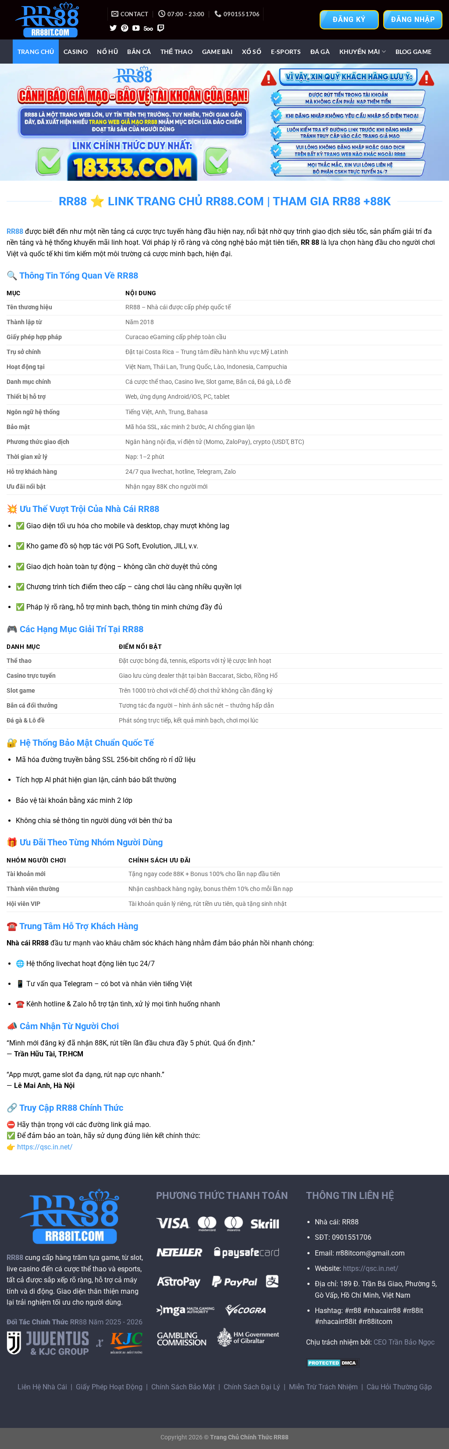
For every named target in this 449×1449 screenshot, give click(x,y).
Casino (76, 51)
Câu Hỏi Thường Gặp (399, 1387)
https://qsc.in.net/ (45, 1147)
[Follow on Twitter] (113, 28)
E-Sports (286, 51)
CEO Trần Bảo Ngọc (404, 1342)
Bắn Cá (139, 51)
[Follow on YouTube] (135, 28)
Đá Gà (320, 51)
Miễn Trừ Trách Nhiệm (323, 1387)
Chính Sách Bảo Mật (183, 1387)
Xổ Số (251, 51)
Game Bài (217, 51)
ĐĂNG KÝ (349, 20)
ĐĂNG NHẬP (413, 20)
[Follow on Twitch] (160, 28)
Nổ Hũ (107, 51)
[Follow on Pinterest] (124, 28)
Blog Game (414, 51)
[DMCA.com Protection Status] (333, 1362)
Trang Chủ (36, 51)
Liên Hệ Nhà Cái (42, 1387)
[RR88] (50, 19)
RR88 (15, 231)
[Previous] (20, 122)
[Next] (429, 122)
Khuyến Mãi (359, 51)
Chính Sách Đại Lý (252, 1387)
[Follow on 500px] (148, 28)
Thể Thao (176, 51)
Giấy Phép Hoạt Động (109, 1387)
